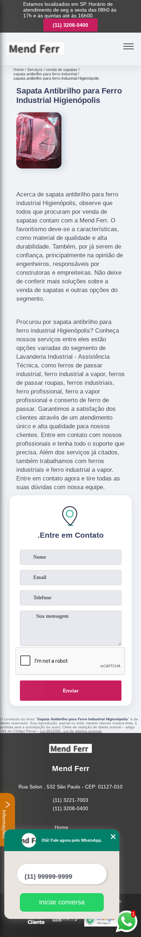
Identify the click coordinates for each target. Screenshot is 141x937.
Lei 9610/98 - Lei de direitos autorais (71, 731)
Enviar (70, 691)
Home (61, 827)
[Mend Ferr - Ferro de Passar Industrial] (35, 57)
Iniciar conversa (62, 902)
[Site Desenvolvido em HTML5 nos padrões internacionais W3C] (65, 920)
